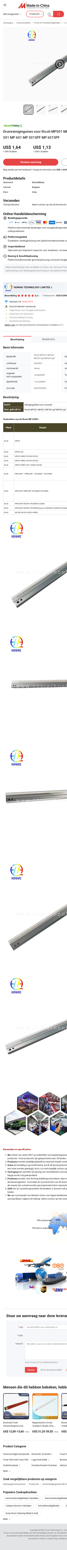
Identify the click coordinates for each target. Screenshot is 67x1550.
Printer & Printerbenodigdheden (47, 22)
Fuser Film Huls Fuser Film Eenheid (19, 1459)
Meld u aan (10, 324)
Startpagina (8, 22)
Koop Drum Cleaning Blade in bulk (22, 1513)
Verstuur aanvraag (30, 162)
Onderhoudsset (10, 1465)
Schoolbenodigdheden (49, 1505)
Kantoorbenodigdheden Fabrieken (22, 1498)
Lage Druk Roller (39, 1459)
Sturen (31, 1370)
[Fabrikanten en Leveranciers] (33, 5)
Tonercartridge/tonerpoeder (16, 1453)
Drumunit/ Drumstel (41, 1453)
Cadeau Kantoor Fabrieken (18, 1505)
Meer (5, 1518)
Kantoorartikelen (24, 22)
